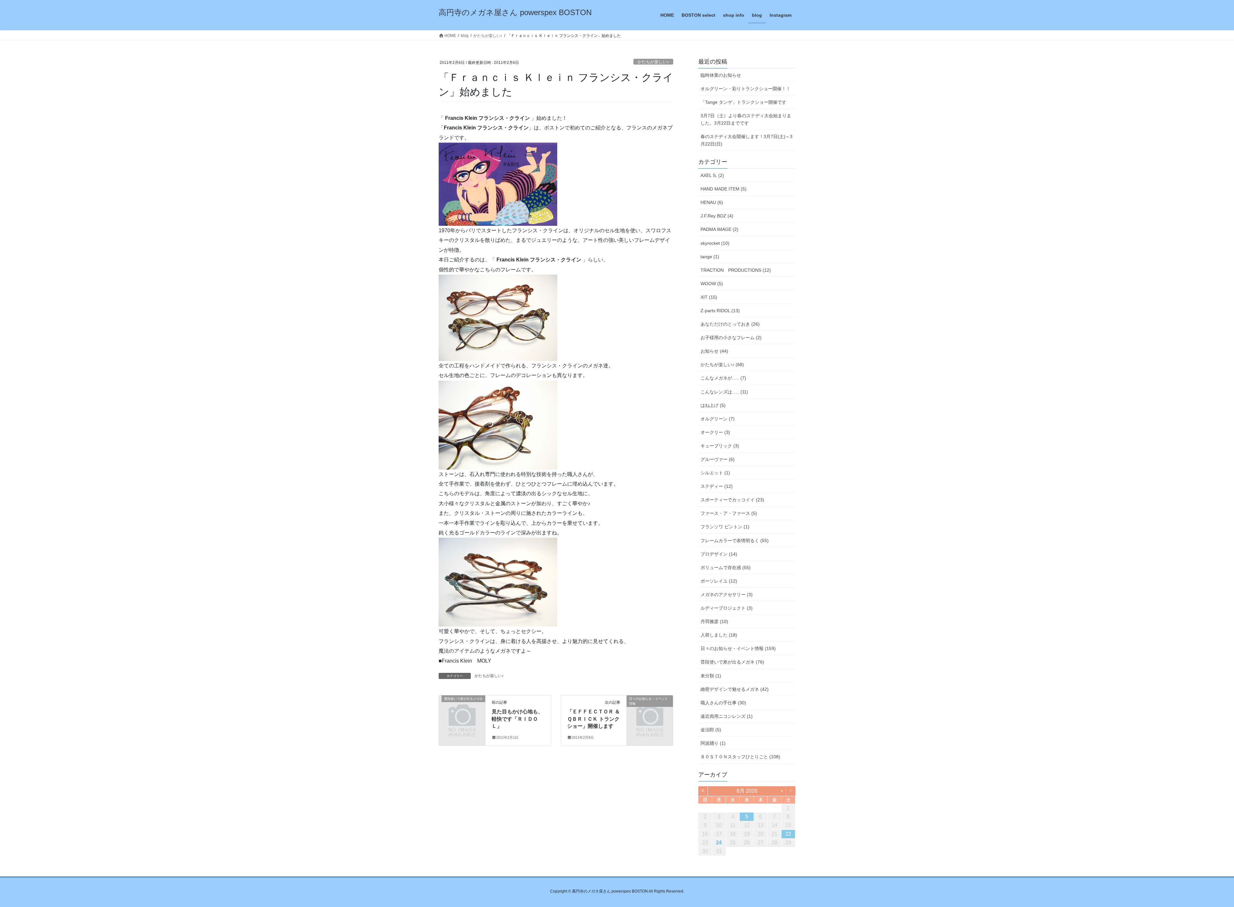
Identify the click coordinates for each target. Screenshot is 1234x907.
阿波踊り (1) (713, 743)
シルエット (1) (715, 472)
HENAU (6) (712, 202)
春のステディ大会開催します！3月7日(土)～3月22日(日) (746, 140)
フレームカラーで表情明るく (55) (735, 540)
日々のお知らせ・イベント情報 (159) (738, 648)
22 (788, 834)
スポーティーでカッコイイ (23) (732, 499)
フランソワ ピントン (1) (725, 526)
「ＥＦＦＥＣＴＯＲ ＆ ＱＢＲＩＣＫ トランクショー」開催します (593, 719)
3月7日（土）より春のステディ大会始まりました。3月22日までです (746, 119)
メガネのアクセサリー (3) (727, 594)
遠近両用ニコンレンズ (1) (727, 716)
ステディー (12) (717, 486)
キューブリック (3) (720, 445)
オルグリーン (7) (718, 418)
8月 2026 (747, 791)
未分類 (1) (711, 675)
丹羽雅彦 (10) (714, 621)
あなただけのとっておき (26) (730, 324)
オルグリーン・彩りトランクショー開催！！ (746, 88)
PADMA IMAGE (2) (719, 229)
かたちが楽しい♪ (653, 61)
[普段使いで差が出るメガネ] (462, 709)
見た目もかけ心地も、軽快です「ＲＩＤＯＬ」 (517, 719)
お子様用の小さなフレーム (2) (731, 337)
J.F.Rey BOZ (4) (717, 215)
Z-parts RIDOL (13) (720, 310)
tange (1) (710, 256)
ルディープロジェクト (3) (727, 608)
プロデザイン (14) (719, 554)
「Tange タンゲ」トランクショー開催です (743, 102)
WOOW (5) (712, 283)
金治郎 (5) (711, 729)
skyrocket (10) (715, 243)
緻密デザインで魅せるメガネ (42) (735, 689)
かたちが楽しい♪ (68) (722, 364)
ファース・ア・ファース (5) (729, 513)
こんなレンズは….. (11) (724, 391)
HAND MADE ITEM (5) (724, 188)
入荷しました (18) (719, 635)
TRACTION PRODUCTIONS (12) (736, 270)
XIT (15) (709, 297)
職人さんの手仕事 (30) (723, 702)
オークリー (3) (715, 432)
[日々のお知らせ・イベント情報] (650, 709)
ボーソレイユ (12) (719, 581)
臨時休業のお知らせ (721, 75)
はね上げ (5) (713, 405)
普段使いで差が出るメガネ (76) (732, 662)
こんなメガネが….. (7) (723, 378)
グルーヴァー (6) (718, 459)
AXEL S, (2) (712, 175)
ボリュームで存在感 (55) (726, 567)
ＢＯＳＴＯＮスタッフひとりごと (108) (740, 756)
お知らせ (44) (714, 351)
